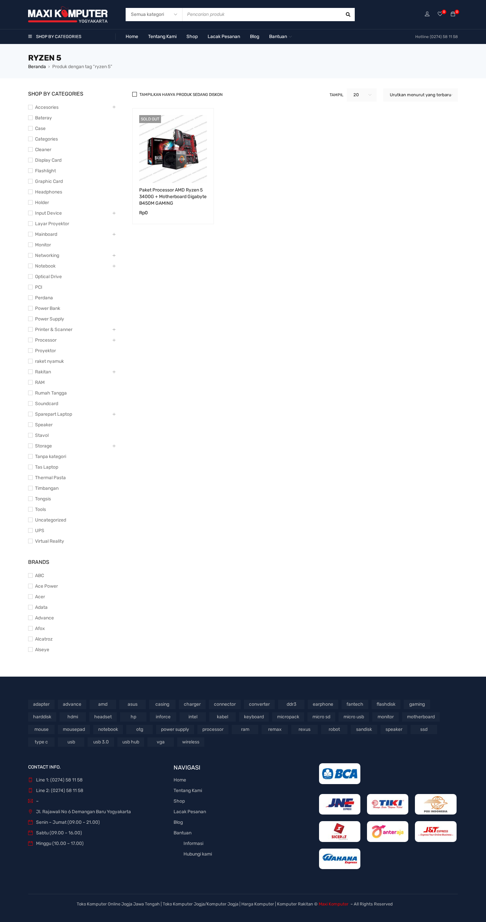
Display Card (48, 160)
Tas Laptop (46, 467)
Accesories (47, 107)
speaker (393, 729)
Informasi (193, 843)
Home (180, 780)
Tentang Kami (188, 790)
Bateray (43, 118)
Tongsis (43, 499)
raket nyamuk (49, 361)
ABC (39, 575)
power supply (175, 729)
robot (334, 729)
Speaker (44, 425)
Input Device (48, 213)
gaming (417, 704)
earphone (323, 704)
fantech (354, 704)
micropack (288, 717)
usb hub (130, 742)
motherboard (421, 717)
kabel (222, 717)
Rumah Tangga (51, 393)
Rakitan (43, 372)
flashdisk (386, 704)
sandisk (364, 729)
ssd (423, 729)
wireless (190, 742)
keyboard (254, 717)
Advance (44, 618)
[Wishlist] (440, 14)
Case (40, 128)
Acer (40, 597)
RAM (40, 382)
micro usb (354, 717)
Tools (40, 509)
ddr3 (291, 704)
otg (139, 729)
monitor (386, 717)
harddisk (42, 717)
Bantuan (182, 833)
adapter (41, 704)
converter (259, 704)
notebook (108, 729)
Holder (42, 202)
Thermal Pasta (50, 478)
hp (133, 717)
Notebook (45, 266)
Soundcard (46, 403)
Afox (40, 628)
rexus (304, 729)
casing (162, 704)
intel (192, 717)
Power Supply (49, 319)
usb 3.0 (101, 742)
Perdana (44, 298)
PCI (38, 287)
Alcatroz (44, 639)
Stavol (42, 435)
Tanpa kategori (50, 456)
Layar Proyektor (52, 224)
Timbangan (47, 488)
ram (245, 729)
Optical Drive (48, 276)
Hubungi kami (197, 854)
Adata (41, 607)
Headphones (48, 192)
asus (133, 704)
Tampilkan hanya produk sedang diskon (181, 94)
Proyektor (45, 351)
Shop (179, 801)
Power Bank (47, 308)
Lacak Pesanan (190, 812)
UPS (39, 530)
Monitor (43, 245)
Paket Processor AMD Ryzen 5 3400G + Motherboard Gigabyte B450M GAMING (173, 196)
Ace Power (46, 586)
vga (161, 742)
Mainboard (46, 234)
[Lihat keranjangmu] (453, 14)
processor (212, 729)
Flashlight (45, 171)
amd (102, 704)
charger (192, 704)
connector (225, 704)
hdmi (72, 717)
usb (71, 742)
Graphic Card (49, 181)
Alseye (42, 649)
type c (41, 742)
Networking (47, 255)
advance (72, 704)
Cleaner (43, 149)
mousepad (74, 729)
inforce (163, 717)
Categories (46, 139)
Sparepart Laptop (53, 414)
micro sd (321, 717)
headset (103, 717)
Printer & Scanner (53, 329)
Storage (43, 446)
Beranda (37, 66)
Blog (178, 822)
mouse (41, 729)
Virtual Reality (49, 541)
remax (275, 729)
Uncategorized (50, 520)
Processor (46, 340)
